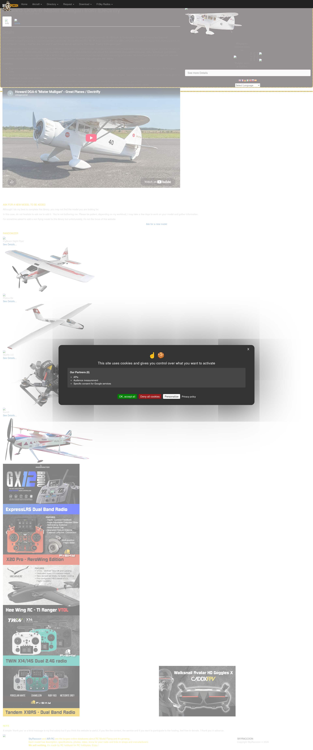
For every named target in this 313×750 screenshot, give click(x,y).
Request (68, 4)
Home (24, 4)
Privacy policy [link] (189, 396)
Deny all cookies (150, 396)
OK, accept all (127, 396)
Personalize (172, 396)
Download (84, 4)
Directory (52, 4)
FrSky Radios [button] (104, 4)
